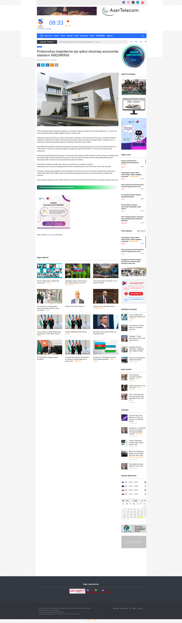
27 (138, 517)
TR (145, 41)
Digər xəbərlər (141, 231)
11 (131, 512)
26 (135, 517)
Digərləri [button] (110, 36)
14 (141, 512)
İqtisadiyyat (84, 36)
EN (141, 41)
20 (138, 514)
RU (136, 41)
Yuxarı (140, 608)
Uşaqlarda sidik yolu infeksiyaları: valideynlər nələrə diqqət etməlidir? (136, 349)
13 (138, 512)
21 (141, 514)
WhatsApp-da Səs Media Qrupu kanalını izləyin (57, 187)
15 (145, 512)
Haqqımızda (124, 608)
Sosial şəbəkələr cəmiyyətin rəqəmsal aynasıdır (135, 376)
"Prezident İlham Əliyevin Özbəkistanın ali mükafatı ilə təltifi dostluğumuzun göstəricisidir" (77, 359)
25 (131, 517)
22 (145, 514)
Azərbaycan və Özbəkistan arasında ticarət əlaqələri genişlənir (104, 359)
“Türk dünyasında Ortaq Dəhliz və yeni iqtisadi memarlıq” (136, 327)
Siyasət (56, 36)
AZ (131, 41)
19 (135, 514)
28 (141, 517)
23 (124, 517)
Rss (130, 608)
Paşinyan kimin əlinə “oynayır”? (74, 306)
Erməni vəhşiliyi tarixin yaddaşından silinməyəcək (137, 316)
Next (143, 87)
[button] (143, 35)
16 (124, 514)
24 (127, 517)
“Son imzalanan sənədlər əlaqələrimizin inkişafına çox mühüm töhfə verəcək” (49, 333)
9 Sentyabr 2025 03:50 (44, 60)
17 (127, 514)
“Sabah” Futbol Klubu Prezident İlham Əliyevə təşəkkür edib (136, 442)
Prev (124, 87)
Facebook (50, 235)
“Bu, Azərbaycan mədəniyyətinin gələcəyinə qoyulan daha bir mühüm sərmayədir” (48, 308)
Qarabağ (70, 36)
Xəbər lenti (48, 36)
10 (127, 512)
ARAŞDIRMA (100, 36)
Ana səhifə (116, 608)
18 (131, 514)
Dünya (92, 36)
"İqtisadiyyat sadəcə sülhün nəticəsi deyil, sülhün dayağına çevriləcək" (76, 282)
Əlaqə (134, 608)
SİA (108, 131)
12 (135, 512)
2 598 (54, 60)
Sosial (77, 36)
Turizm (62, 36)
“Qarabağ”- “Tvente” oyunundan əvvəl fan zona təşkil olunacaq (137, 338)
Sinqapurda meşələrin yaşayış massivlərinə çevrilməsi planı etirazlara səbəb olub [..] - (86, 42)
